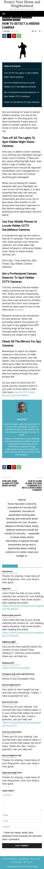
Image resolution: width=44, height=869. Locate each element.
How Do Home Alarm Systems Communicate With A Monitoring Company (32, 485)
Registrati (6, 588)
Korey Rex (7, 31)
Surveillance (16, 20)
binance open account (11, 615)
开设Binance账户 (9, 642)
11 (41, 31)
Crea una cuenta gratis (12, 732)
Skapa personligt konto (12, 772)
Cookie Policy (24, 859)
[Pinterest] (14, 36)
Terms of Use (35, 859)
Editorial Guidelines (9, 859)
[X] (9, 36)
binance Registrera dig (11, 755)
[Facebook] (4, 36)
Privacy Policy (16, 862)
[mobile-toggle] (3, 14)
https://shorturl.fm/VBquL (16, 667)
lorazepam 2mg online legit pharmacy (18, 674)
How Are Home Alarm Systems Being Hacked (10, 483)
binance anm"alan (10, 702)
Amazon (19, 309)
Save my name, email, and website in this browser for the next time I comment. (22, 836)
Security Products (7, 20)
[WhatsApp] (19, 36)
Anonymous (7, 571)
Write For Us (28, 862)
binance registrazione (11, 685)
